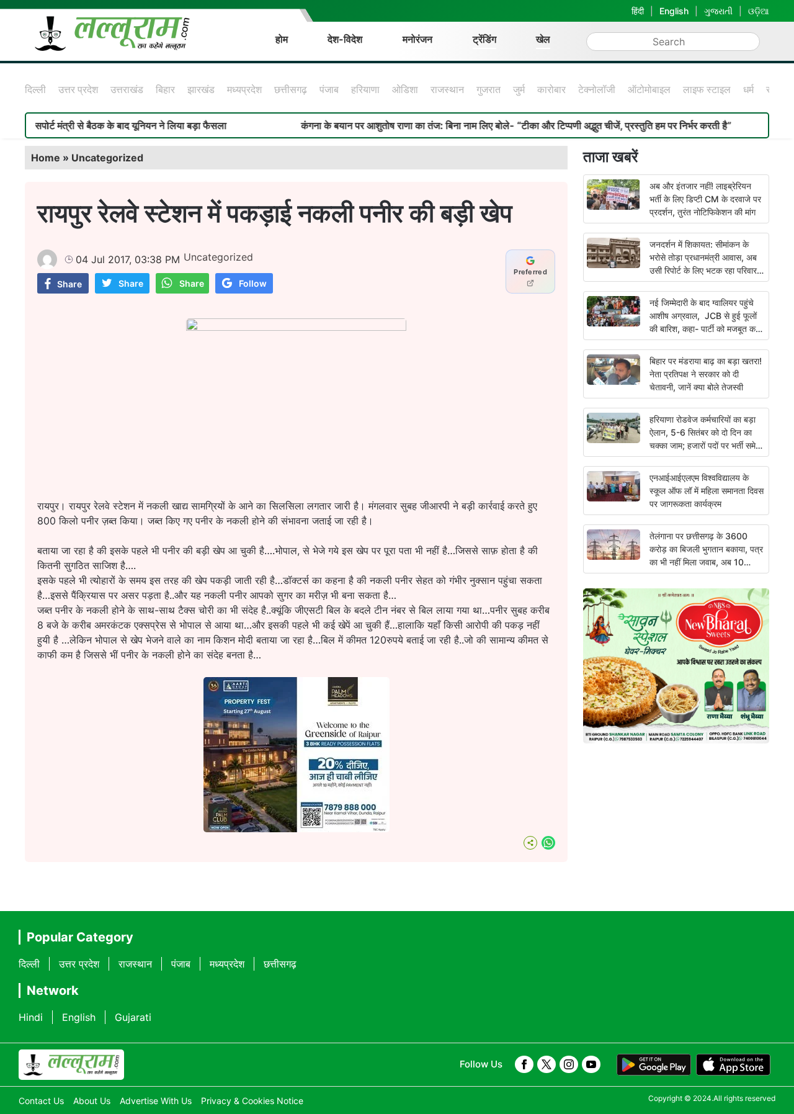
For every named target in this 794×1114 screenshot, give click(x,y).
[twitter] (546, 1064)
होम (281, 39)
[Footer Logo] (71, 1064)
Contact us (41, 1100)
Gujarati (133, 1017)
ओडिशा (405, 89)
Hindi (31, 1017)
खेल (543, 39)
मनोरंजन (417, 39)
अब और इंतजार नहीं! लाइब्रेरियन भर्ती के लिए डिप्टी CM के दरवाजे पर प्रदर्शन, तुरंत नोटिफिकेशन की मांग (705, 199)
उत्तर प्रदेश (78, 89)
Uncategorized (107, 157)
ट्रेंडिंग (484, 39)
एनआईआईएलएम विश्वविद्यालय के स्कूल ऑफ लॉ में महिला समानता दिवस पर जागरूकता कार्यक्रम (706, 490)
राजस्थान (447, 89)
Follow (253, 283)
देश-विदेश (345, 39)
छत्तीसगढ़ (290, 89)
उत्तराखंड (126, 89)
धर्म (748, 89)
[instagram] (569, 1064)
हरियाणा (365, 89)
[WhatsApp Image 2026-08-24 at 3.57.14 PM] (296, 828)
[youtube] (591, 1064)
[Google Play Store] (654, 1065)
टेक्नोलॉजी (596, 89)
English (674, 11)
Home (45, 157)
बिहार (165, 89)
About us (91, 1100)
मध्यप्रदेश (244, 89)
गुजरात (488, 89)
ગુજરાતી (718, 11)
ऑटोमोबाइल (649, 89)
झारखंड (201, 89)
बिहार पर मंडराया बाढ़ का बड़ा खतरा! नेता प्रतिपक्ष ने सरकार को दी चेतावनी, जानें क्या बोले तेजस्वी (705, 374)
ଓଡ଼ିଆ (758, 11)
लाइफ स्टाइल (707, 89)
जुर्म (519, 89)
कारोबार (551, 89)
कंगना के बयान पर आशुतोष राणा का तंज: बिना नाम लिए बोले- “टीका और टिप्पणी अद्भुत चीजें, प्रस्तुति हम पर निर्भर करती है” (486, 125)
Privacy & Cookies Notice (252, 1100)
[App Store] (733, 1065)
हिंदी (637, 11)
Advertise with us (156, 1100)
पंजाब (329, 89)
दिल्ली (35, 89)
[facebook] (524, 1064)
